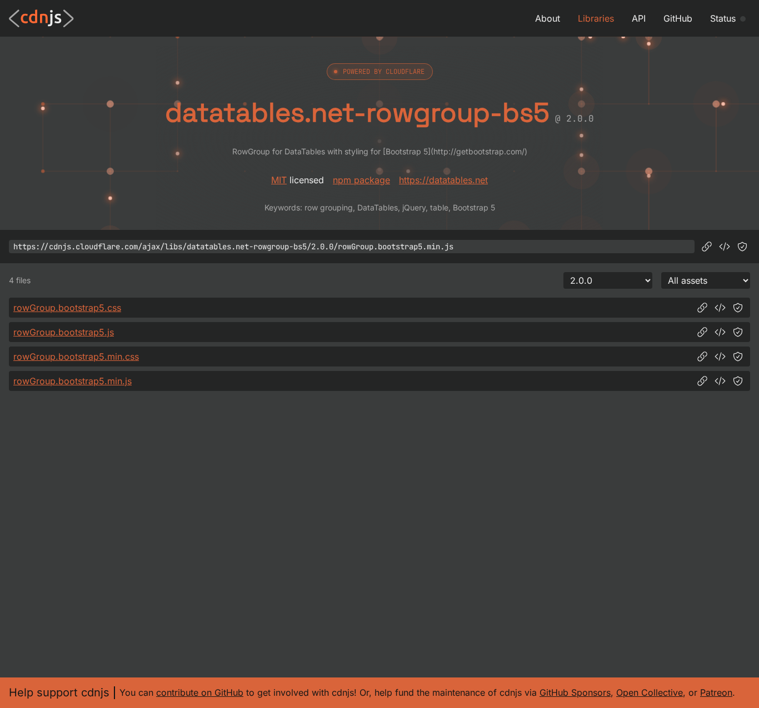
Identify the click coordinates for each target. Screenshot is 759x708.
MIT (279, 179)
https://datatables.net (443, 179)
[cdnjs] (41, 18)
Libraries (596, 18)
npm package (361, 179)
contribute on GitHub (199, 692)
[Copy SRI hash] (742, 246)
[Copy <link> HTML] (720, 307)
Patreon (716, 692)
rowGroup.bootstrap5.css (67, 308)
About (547, 18)
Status (723, 18)
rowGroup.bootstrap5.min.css (76, 356)
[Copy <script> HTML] (724, 246)
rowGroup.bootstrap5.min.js (72, 381)
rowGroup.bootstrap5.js (63, 332)
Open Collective (649, 692)
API (639, 18)
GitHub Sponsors (575, 692)
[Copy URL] (707, 246)
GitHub (677, 18)
